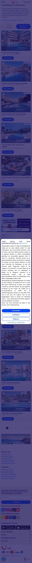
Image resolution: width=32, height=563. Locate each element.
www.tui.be (23, 243)
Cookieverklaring (20, 322)
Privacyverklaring (12, 322)
